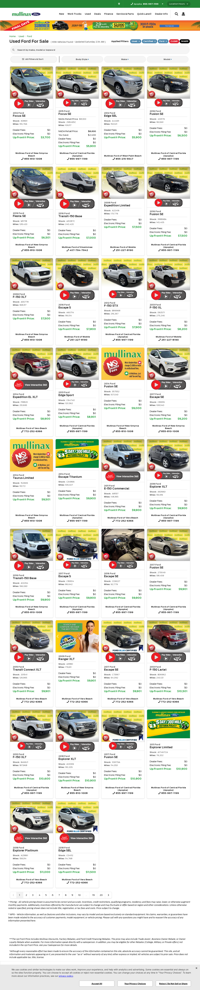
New (61, 14)
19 (93, 895)
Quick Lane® (144, 14)
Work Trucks (74, 14)
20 (101, 895)
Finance (108, 14)
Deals (97, 14)
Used (88, 14)
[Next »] (108, 895)
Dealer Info (161, 14)
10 (79, 895)
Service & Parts (125, 14)
